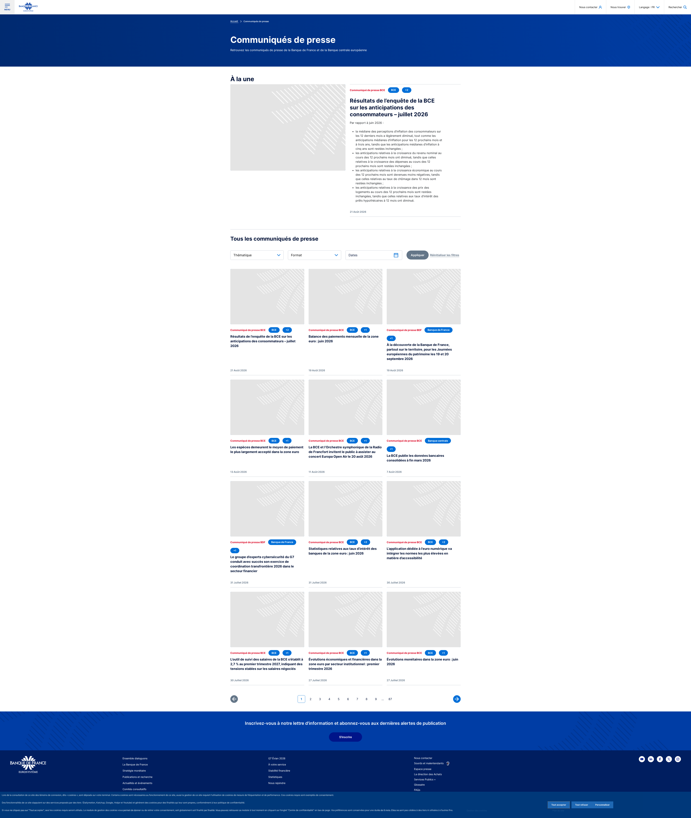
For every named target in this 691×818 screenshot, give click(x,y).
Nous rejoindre (276, 783)
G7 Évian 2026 (276, 758)
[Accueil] (45, 764)
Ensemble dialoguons (135, 758)
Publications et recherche (137, 776)
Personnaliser (602, 804)
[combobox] (257, 255)
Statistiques (275, 776)
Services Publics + (425, 779)
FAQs (417, 789)
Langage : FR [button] (647, 7)
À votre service (277, 764)
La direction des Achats (428, 774)
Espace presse (422, 768)
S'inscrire (345, 737)
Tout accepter (558, 804)
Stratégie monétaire (134, 770)
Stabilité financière (279, 770)
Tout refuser (581, 804)
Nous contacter (423, 758)
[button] (677, 7)
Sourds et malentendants (429, 763)
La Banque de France (135, 764)
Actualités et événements (137, 783)
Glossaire (419, 784)
